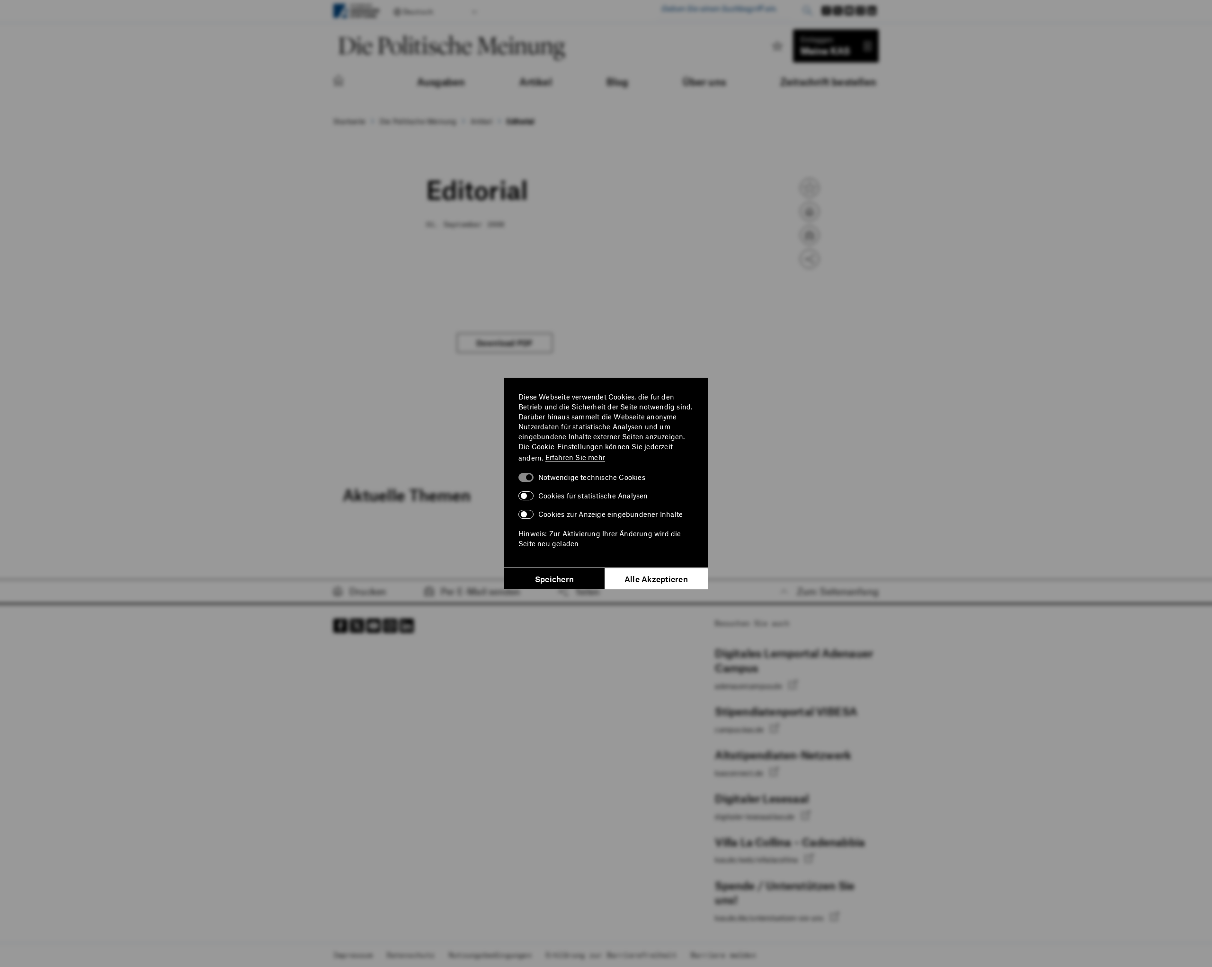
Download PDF (504, 342)
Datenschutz (411, 954)
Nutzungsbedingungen (490, 954)
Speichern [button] (554, 579)
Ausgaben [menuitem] (441, 82)
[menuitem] (348, 82)
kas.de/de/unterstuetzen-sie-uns (770, 918)
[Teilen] (809, 258)
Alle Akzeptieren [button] (656, 579)
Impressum (353, 954)
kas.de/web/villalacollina (757, 859)
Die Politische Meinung (418, 121)
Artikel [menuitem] (535, 82)
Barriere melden (723, 954)
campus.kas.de (740, 729)
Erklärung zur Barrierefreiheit (611, 954)
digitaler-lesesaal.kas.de (755, 816)
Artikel (481, 121)
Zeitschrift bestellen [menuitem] (828, 82)
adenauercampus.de (749, 686)
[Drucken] (809, 211)
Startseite (349, 121)
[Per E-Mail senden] (809, 235)
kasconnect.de (740, 773)
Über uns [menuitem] (704, 82)
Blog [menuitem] (617, 82)
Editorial (521, 121)
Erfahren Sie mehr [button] (575, 457)
